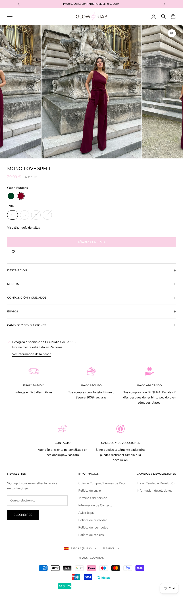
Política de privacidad (92, 520)
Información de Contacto (95, 505)
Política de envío (89, 491)
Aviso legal (86, 513)
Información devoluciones (154, 491)
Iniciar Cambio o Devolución (156, 483)
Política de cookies (91, 535)
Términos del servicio (92, 498)
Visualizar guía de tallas (23, 227)
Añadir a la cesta (92, 242)
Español (108, 548)
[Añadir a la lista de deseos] (13, 251)
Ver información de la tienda (31, 354)
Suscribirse (23, 515)
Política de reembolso (93, 527)
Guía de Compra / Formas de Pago (102, 483)
